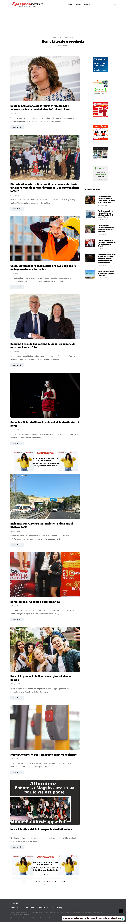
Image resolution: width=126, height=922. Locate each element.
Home (70, 5)
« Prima (24, 882)
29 (47, 882)
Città (86, 5)
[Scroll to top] (121, 911)
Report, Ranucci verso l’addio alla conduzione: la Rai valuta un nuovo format (106, 243)
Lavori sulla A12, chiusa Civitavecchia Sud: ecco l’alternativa (106, 273)
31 (53, 882)
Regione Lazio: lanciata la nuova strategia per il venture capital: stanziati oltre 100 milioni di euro (40, 107)
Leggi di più (17, 127)
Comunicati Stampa (55, 907)
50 (64, 882)
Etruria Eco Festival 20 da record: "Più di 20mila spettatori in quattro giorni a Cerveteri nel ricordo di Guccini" (107, 258)
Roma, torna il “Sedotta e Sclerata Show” (35, 601)
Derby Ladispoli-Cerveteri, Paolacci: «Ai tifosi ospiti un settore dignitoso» (106, 228)
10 (36, 882)
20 (39, 882)
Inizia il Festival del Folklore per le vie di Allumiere (41, 829)
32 (55, 882)
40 (61, 882)
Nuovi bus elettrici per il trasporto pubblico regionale (43, 754)
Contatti (41, 907)
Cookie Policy (30, 907)
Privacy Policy (16, 907)
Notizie (78, 5)
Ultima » (45, 885)
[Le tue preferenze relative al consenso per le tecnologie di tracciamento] (123, 919)
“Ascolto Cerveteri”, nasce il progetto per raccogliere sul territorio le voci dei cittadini (106, 199)
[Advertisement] (63, 23)
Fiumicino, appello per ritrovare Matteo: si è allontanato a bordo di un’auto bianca (105, 214)
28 (44, 882)
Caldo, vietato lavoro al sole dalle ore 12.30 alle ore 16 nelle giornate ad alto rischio (43, 267)
